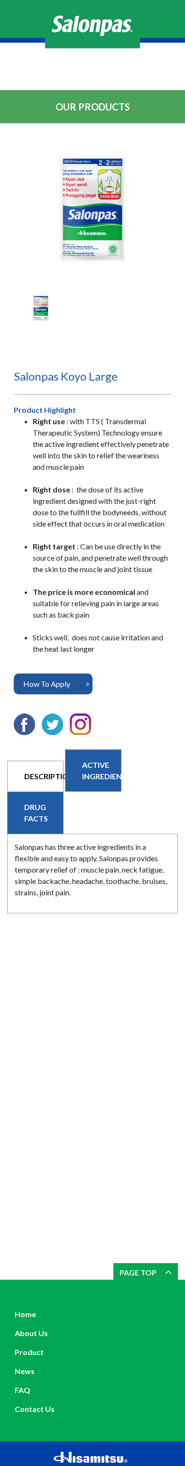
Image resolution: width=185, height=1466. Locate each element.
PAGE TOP (139, 1272)
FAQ (22, 1389)
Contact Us (35, 1408)
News (25, 1370)
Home (25, 1314)
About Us (31, 1333)
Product (29, 1352)
